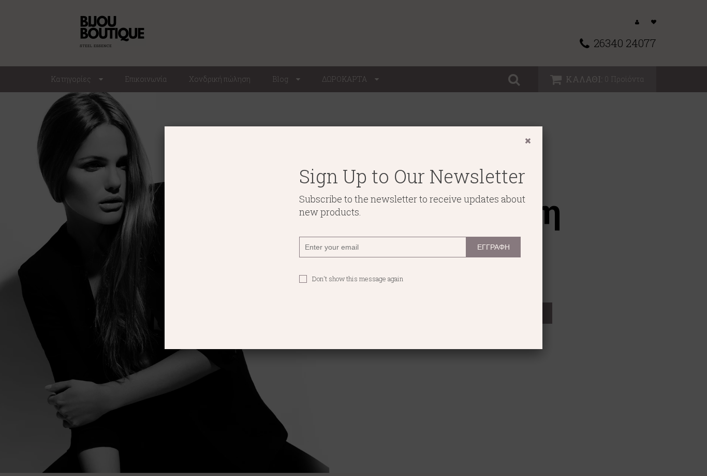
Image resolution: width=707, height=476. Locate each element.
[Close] (528, 141)
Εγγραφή (493, 247)
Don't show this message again (357, 278)
